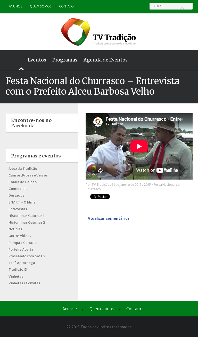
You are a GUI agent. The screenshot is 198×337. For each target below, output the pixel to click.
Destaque (16, 195)
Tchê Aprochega (22, 263)
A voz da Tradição (23, 168)
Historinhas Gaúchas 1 (26, 216)
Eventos (37, 60)
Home (15, 60)
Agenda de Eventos (106, 60)
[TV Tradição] (99, 31)
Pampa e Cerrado (23, 243)
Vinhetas (16, 276)
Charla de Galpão (23, 182)
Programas (64, 60)
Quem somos (41, 6)
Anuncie (15, 6)
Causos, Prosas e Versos (28, 175)
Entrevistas (18, 209)
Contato (66, 6)
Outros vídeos (20, 236)
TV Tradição (101, 185)
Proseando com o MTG (27, 256)
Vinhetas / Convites (24, 283)
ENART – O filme (22, 202)
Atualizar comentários (109, 218)
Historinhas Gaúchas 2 (27, 222)
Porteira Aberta (21, 249)
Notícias (15, 229)
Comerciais (18, 189)
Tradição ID (18, 269)
